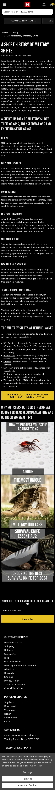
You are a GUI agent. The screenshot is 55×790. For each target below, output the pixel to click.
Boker (7, 713)
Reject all (27, 778)
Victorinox (9, 709)
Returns (8, 650)
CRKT (7, 721)
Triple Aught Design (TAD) (16, 380)
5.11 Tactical (10, 343)
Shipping (9, 646)
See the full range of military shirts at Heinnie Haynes (27, 395)
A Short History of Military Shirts (25, 48)
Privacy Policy (12, 680)
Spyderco (9, 702)
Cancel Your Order (13, 688)
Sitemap (8, 676)
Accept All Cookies (27, 785)
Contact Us (10, 653)
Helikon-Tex (9, 355)
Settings (27, 772)
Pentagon (8, 374)
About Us (9, 669)
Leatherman (10, 717)
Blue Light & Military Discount (20, 665)
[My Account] (44, 5)
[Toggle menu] (4, 4)
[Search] (49, 12)
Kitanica (7, 361)
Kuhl (5, 367)
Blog (6, 657)
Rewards (9, 673)
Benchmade (10, 706)
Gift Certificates (12, 661)
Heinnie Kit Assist (14, 642)
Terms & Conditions (14, 684)
